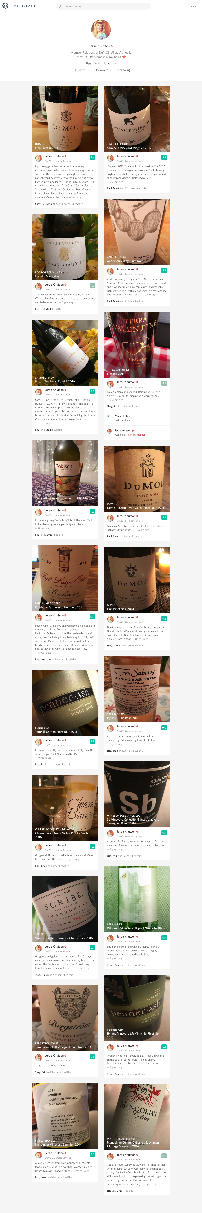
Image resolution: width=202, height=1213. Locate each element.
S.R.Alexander (50, 203)
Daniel (117, 645)
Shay (38, 203)
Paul (37, 309)
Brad (115, 750)
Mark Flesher (122, 416)
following (124, 70)
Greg (119, 1190)
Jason (38, 974)
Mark (48, 309)
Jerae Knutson (54, 156)
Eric (37, 764)
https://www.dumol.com (101, 63)
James (48, 534)
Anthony (46, 659)
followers (102, 70)
